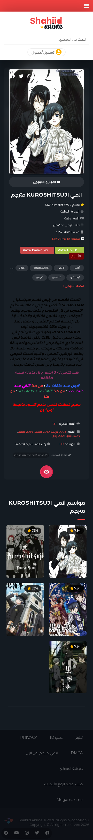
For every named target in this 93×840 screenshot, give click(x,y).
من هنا (37, 385)
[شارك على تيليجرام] (37, 76)
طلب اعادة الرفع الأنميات (63, 784)
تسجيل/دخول (43, 52)
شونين (39, 277)
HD (61, 444)
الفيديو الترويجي (45, 182)
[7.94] (68, 551)
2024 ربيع (73, 436)
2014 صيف (25, 431)
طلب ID (56, 737)
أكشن (77, 267)
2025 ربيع (58, 436)
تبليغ (74, 256)
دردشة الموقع (71, 768)
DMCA (77, 753)
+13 (54, 424)
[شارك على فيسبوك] (12, 76)
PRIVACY (28, 737)
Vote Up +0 (68, 250)
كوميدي (75, 277)
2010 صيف (42, 431)
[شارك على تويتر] (21, 76)
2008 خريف (58, 431)
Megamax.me (70, 799)
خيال (22, 267)
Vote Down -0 (35, 250)
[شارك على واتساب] (29, 76)
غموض (56, 277)
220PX (8, 821)
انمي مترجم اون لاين (42, 753)
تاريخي (61, 267)
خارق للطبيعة (41, 267)
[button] (86, 5)
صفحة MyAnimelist (66, 239)
